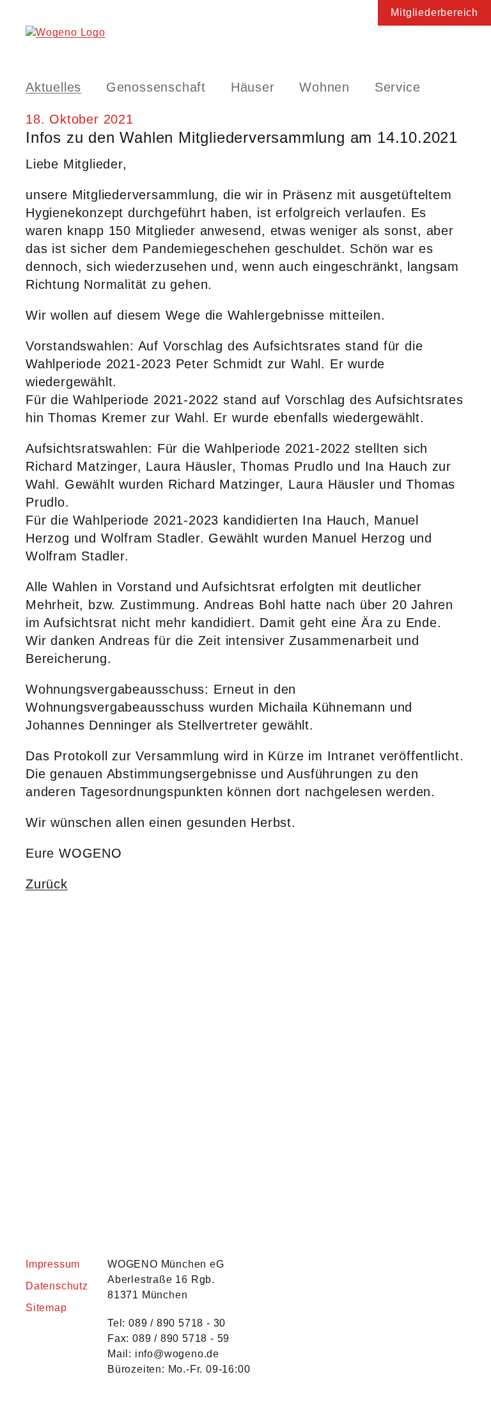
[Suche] (455, 87)
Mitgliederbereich (434, 12)
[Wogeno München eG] (245, 42)
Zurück (47, 884)
